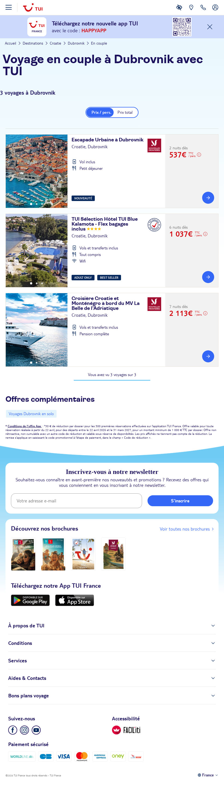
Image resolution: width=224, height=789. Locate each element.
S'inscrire (180, 500)
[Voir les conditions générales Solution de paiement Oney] (118, 756)
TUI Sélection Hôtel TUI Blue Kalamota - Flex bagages (105, 224)
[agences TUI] (191, 11)
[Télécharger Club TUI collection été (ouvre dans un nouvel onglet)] (53, 554)
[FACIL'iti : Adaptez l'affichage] (179, 11)
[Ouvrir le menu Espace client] (215, 11)
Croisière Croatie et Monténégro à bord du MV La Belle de (106, 303)
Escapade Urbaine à (107, 140)
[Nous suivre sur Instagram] (24, 730)
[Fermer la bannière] (210, 27)
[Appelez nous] (203, 11)
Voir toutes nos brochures (185, 529)
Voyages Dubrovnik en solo (31, 413)
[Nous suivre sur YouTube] (36, 730)
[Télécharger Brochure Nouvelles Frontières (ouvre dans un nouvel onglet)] (113, 554)
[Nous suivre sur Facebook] (12, 730)
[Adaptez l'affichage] (126, 730)
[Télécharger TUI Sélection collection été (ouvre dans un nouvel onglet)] (83, 554)
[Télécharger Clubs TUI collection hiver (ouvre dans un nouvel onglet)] (23, 554)
